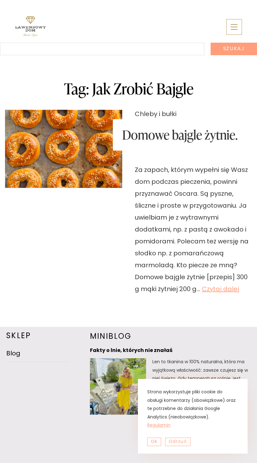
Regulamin (158, 425)
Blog (13, 354)
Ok (154, 441)
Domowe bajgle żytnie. (180, 134)
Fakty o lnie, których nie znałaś (131, 350)
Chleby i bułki (155, 114)
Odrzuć (178, 441)
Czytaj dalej (220, 289)
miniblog (111, 337)
